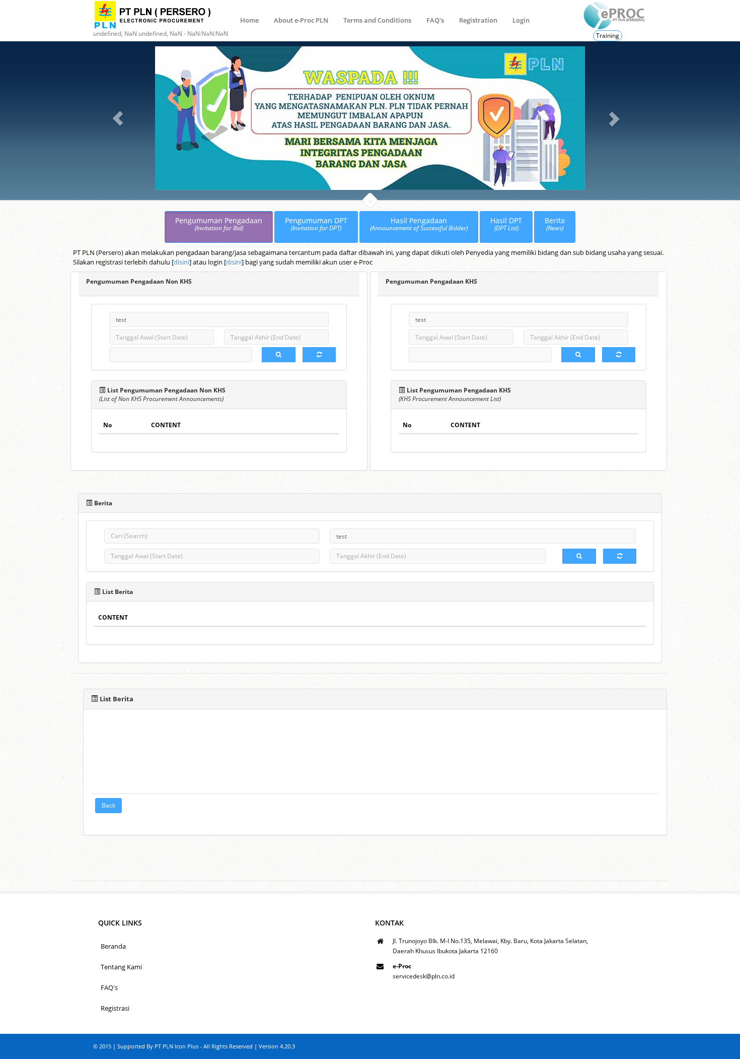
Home (249, 20)
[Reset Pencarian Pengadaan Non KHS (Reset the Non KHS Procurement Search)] (319, 354)
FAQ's (435, 20)
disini (181, 262)
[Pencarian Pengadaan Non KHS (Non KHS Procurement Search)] (278, 354)
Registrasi (115, 1008)
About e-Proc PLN (301, 20)
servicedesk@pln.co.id (424, 976)
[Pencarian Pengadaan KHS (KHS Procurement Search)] (578, 354)
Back (108, 805)
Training (607, 35)
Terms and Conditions (377, 20)
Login (521, 20)
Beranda (113, 946)
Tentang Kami (121, 966)
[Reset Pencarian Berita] (619, 556)
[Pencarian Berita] (579, 556)
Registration (478, 20)
